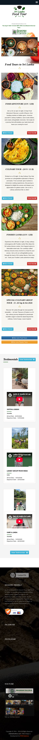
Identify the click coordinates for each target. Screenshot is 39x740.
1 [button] (16, 52)
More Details (8, 133)
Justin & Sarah (13, 409)
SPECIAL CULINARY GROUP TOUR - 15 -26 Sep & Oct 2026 (19, 301)
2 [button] (18, 52)
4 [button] (23, 52)
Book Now (31, 133)
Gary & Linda (12, 532)
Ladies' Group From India (17, 471)
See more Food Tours (20, 338)
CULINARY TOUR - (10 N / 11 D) (19, 169)
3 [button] (21, 52)
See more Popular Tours (20, 342)
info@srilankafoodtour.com (19, 24)
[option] (19, 46)
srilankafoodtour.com (15, 733)
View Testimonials (26, 359)
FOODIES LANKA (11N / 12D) (20, 235)
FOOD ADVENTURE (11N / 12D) (19, 104)
